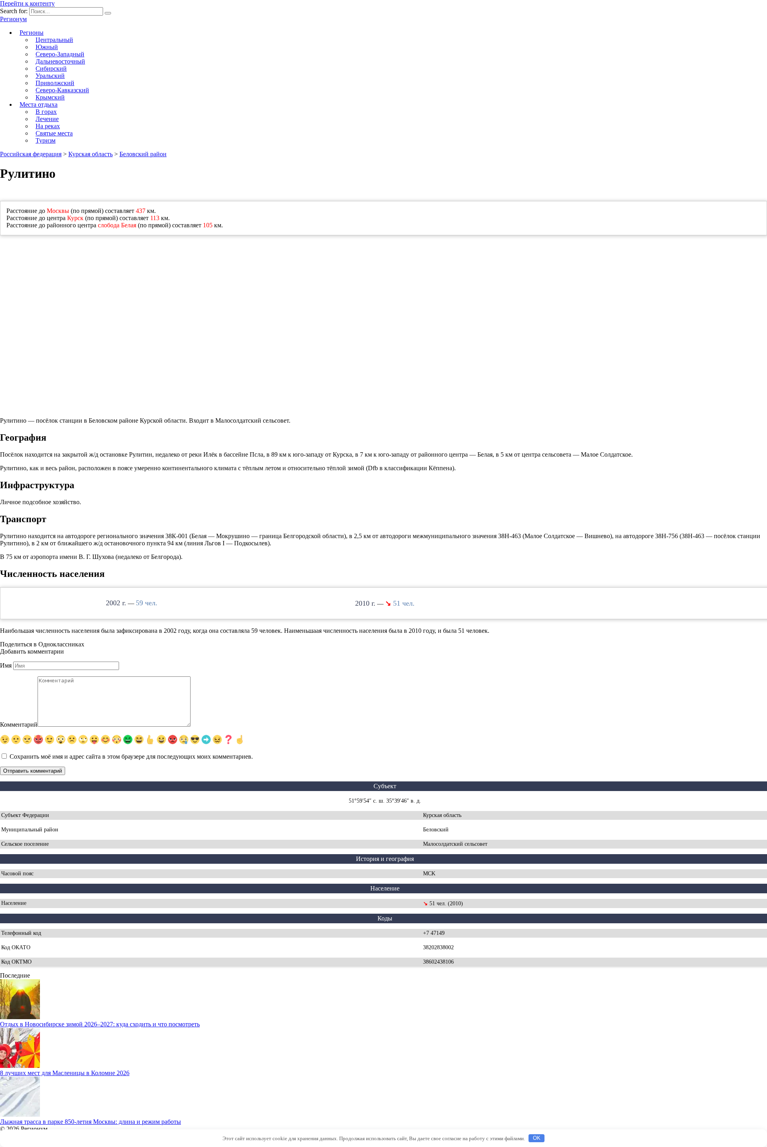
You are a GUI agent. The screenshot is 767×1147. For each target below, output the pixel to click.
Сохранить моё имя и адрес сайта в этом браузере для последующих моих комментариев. (131, 756)
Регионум (13, 19)
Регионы (32, 32)
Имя (6, 665)
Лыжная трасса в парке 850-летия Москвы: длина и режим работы (90, 1121)
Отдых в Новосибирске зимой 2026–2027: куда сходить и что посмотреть (100, 1024)
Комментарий (19, 724)
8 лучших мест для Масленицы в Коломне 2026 (64, 1072)
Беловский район (143, 154)
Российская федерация (31, 154)
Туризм (46, 140)
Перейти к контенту (27, 3)
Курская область (90, 154)
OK (536, 1138)
